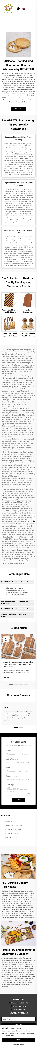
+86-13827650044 (20, 1006)
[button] (11, 684)
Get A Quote (18, 109)
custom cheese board (11, 837)
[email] (34, 520)
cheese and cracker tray (12, 833)
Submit (18, 800)
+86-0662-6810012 (22, 1003)
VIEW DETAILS (9, 300)
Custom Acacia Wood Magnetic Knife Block (9, 335)
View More (6, 677)
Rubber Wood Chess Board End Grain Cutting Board (9, 311)
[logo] (8, 8)
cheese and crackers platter (13, 829)
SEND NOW (18, 1025)
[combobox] (11, 762)
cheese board (9, 821)
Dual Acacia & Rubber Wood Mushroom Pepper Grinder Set (27, 335)
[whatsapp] (34, 516)
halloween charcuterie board (13, 825)
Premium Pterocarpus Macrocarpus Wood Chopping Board (28, 311)
